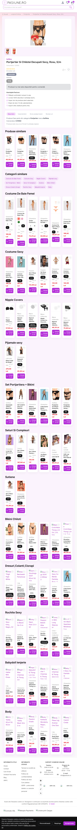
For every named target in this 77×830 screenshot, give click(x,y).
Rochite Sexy (27, 187)
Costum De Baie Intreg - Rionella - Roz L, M (67, 224)
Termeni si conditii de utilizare (28, 769)
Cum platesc (25, 782)
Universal (44, 642)
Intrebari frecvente (10, 774)
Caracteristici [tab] (22, 114)
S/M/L (32, 158)
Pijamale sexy (53, 178)
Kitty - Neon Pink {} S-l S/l (32, 639)
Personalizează (45, 823)
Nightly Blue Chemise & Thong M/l (21, 691)
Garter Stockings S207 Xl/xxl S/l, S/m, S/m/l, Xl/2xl (32, 589)
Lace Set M (55, 456)
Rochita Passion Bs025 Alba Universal (44, 636)
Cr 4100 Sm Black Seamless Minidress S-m (67, 641)
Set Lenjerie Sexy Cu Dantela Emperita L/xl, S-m (21, 408)
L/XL (20, 411)
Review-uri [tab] (49, 114)
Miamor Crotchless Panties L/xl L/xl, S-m (44, 544)
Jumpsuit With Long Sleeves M (55, 638)
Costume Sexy (28, 178)
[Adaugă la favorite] (69, 70)
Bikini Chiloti (51, 183)
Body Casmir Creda (66, 732)
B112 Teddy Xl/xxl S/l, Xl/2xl (9, 733)
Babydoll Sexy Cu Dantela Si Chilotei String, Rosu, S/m (67, 690)
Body (50, 187)
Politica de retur (26, 779)
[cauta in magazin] (70, 7)
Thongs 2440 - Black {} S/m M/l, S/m (21, 542)
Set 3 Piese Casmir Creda (20, 452)
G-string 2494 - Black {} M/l (32, 541)
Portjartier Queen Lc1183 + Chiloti (9, 153)
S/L (8, 644)
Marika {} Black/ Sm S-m (20, 638)
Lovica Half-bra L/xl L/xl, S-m (21, 497)
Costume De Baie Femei (13, 178)
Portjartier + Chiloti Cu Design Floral (44, 153)
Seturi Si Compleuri (30, 183)
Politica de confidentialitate (26, 775)
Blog (5, 777)
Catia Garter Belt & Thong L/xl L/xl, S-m (44, 409)
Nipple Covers (41, 178)
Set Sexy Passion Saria (43, 273)
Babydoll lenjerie (40, 187)
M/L (8, 411)
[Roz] (22, 218)
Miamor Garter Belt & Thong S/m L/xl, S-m (32, 410)
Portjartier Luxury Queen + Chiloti (20, 153)
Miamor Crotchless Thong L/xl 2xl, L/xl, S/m (55, 545)
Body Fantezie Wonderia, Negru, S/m (44, 736)
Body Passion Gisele (31, 729)
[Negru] (45, 638)
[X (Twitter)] (40, 793)
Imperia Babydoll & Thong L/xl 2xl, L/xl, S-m (32, 686)
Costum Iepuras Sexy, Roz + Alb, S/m (9, 276)
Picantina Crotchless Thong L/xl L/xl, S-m (67, 542)
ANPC (6, 780)
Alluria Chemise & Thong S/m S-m (55, 689)
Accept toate (69, 823)
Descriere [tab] (11, 114)
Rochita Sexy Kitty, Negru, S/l (9, 639)
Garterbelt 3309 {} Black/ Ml (9, 406)
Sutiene (41, 183)
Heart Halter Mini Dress (9, 691)
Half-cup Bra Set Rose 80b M (67, 455)
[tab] (63, 2)
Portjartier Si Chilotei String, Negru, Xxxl (67, 407)
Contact (6, 769)
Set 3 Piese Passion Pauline (32, 453)
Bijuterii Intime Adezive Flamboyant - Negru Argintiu (67, 326)
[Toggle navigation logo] (4, 2)
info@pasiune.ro (65, 775)
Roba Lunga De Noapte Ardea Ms (9, 362)
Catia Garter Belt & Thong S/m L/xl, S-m (67, 153)
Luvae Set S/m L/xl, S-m (9, 452)
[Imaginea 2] (14, 51)
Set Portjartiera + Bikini (13, 183)
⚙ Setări (52, 804)
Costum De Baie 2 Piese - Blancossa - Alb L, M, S (9, 221)
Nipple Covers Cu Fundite (9, 321)
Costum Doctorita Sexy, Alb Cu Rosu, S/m (20, 277)
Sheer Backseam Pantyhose (20, 589)
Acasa (6, 766)
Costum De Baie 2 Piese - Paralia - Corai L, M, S (56, 228)
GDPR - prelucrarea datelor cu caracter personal (27, 788)
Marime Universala (21, 325)
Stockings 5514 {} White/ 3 (44, 590)
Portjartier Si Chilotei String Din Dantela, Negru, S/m (55, 408)
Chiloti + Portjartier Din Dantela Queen (55, 153)
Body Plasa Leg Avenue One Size (55, 738)
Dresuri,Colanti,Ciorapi (13, 187)
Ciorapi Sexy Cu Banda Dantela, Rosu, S (54, 592)
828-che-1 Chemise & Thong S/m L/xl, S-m (44, 689)
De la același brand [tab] (36, 114)
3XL (66, 411)
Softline (9, 59)
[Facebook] (40, 780)
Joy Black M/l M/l (43, 455)
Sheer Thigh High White (9, 589)
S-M (9, 81)
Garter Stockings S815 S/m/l (32, 152)
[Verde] (18, 222)
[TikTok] (40, 789)
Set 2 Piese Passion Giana (32, 274)
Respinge (57, 823)
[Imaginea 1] (7, 51)
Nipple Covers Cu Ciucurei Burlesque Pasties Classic (44, 323)
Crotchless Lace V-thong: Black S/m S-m (9, 545)
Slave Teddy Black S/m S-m (21, 736)
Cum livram (7, 771)
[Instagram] (40, 785)
